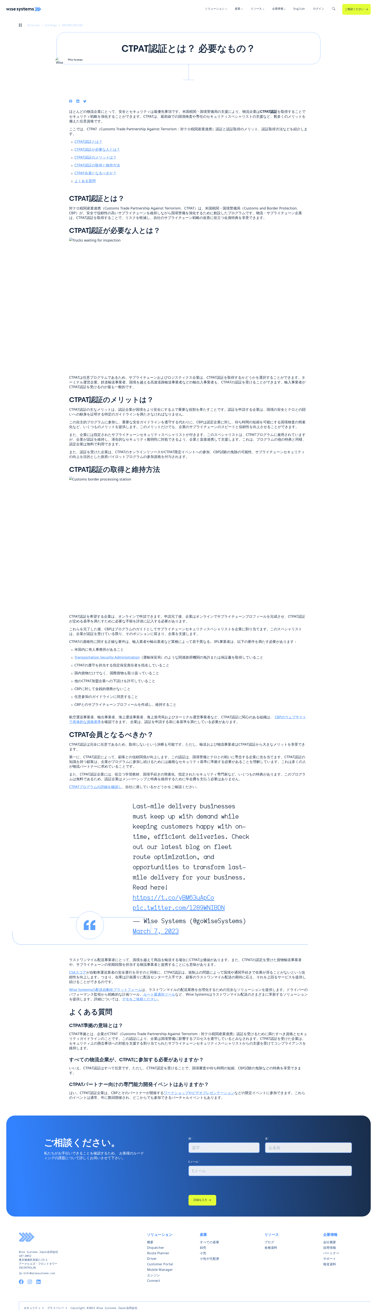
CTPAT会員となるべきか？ (95, 173)
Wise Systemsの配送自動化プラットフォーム (105, 989)
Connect (153, 1281)
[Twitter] (84, 101)
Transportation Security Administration (107, 657)
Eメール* (194, 1162)
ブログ (269, 1242)
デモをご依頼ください (139, 999)
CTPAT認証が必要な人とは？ (97, 149)
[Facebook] (70, 101)
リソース (256, 8)
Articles (33, 25)
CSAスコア (77, 972)
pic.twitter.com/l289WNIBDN (179, 908)
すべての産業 (209, 1242)
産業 (238, 8)
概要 (150, 1242)
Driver (152, 1259)
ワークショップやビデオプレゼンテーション (199, 1092)
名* (267, 1138)
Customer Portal (160, 1264)
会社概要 (329, 1242)
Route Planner (158, 1253)
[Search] (333, 9)
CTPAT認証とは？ (88, 141)
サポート (329, 1259)
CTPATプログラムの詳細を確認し (95, 786)
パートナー (331, 1253)
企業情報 (277, 8)
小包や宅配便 (209, 1259)
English (299, 8)
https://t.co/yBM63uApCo (173, 898)
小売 (203, 1253)
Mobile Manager (160, 1270)
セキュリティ (32, 1308)
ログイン (318, 8)
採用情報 (329, 1248)
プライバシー (55, 1308)
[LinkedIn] (77, 101)
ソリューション (214, 8)
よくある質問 (85, 180)
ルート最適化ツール (159, 994)
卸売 (203, 1248)
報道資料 (329, 1264)
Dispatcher (155, 1248)
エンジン (153, 1275)
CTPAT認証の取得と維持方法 (97, 165)
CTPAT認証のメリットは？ (95, 157)
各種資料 (270, 1248)
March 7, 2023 (156, 931)
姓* (190, 1138)
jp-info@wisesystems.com (37, 1273)
